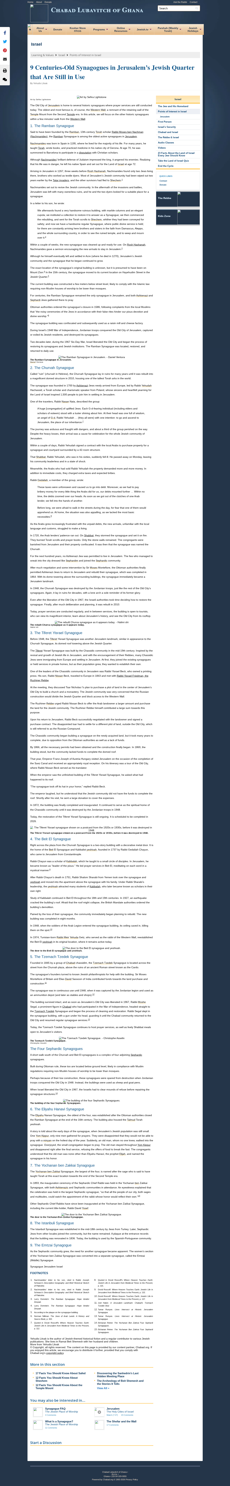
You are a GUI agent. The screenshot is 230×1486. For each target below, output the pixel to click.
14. (95, 1323)
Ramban (58, 136)
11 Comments (51, 1428)
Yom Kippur (144, 1144)
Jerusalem (131, 136)
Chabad (66, 1006)
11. (95, 1303)
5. (31, 1312)
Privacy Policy (132, 1479)
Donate (48, 2)
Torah (41, 147)
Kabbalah (95, 886)
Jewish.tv (142, 29)
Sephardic (136, 1054)
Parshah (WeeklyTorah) (168, 29)
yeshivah (35, 881)
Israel (36, 44)
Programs (99, 29)
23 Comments (127, 1415)
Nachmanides (49, 159)
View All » (103, 1388)
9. (95, 1289)
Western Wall (77, 119)
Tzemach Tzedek (44, 1011)
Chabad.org (108, 1479)
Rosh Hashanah (136, 244)
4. (31, 1305)
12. (95, 1309)
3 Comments (50, 1415)
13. (95, 1316)
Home (30, 2)
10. (95, 1296)
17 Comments (113, 1425)
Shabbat (89, 535)
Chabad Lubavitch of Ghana (97, 9)
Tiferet (39, 650)
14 (57, 1093)
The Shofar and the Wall (121, 1421)
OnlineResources (120, 29)
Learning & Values (42, 55)
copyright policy (55, 1353)
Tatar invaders (61, 180)
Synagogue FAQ (55, 1408)
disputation (85, 152)
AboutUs (40, 29)
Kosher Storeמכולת (78, 29)
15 (139, 1196)
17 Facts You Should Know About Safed (61, 1373)
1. (31, 1280)
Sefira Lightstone (43, 99)
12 (93, 994)
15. (95, 1329)
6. (31, 1316)
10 (51, 929)
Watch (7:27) (112, 1415)
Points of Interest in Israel (85, 55)
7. (31, 1323)
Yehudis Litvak (40, 83)
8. (95, 1280)
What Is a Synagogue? (59, 1421)
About (39, 2)
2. (31, 1289)
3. (31, 1299)
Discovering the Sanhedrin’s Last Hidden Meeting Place (118, 1375)
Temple (71, 114)
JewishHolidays (193, 29)
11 (46, 983)
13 (89, 1020)
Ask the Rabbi (180, 2)
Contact (193, 2)
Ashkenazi (82, 385)
